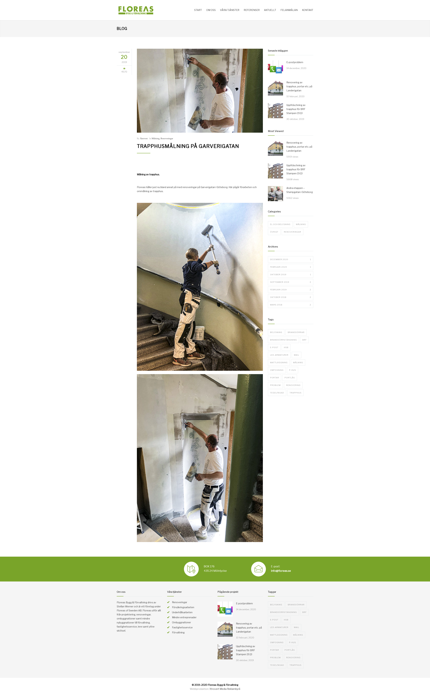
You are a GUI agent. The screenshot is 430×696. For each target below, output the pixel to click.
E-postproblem (294, 62)
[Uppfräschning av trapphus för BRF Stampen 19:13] (275, 110)
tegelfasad (277, 393)
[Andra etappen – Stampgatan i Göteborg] (275, 193)
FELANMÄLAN (289, 10)
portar (274, 377)
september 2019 (290, 282)
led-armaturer (279, 355)
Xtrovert (144, 138)
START (198, 10)
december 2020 (290, 259)
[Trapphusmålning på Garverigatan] (200, 91)
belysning (276, 332)
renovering (293, 385)
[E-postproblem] (275, 67)
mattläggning (279, 362)
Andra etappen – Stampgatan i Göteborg (299, 190)
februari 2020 (290, 267)
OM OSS (211, 10)
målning (298, 362)
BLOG (122, 28)
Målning (156, 138)
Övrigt (274, 232)
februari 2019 (290, 289)
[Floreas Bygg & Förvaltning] (148, 10)
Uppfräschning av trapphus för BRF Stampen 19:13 (296, 109)
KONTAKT (307, 10)
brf (304, 340)
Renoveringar (167, 138)
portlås (290, 377)
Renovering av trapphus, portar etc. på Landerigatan (299, 86)
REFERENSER (252, 10)
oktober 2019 (290, 274)
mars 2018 (290, 305)
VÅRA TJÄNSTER (229, 10)
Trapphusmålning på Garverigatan (188, 146)
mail (296, 355)
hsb (286, 347)
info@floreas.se (281, 570)
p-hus (292, 370)
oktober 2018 (290, 297)
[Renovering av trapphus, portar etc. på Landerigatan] (275, 88)
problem (275, 385)
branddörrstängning (283, 340)
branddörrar (296, 332)
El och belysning (280, 224)
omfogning (277, 370)
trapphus (296, 393)
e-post (274, 347)
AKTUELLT (270, 10)
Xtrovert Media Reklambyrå (224, 688)
